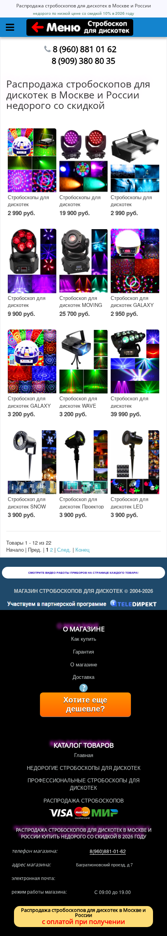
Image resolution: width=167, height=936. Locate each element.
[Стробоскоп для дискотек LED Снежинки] (135, 463)
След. (64, 549)
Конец (82, 549)
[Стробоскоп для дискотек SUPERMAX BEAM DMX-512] (32, 261)
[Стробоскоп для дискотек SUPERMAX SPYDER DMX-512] (135, 362)
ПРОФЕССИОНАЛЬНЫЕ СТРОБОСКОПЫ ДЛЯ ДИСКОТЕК (83, 783)
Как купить (83, 638)
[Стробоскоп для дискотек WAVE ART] (83, 362)
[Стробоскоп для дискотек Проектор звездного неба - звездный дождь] (83, 463)
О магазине (83, 664)
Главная (83, 755)
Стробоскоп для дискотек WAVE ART (78, 405)
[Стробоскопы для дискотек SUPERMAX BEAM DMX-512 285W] (83, 161)
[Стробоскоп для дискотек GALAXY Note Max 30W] (32, 362)
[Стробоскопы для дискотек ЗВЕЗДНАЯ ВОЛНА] (32, 161)
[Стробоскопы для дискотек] (135, 161)
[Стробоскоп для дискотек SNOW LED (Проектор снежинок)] (32, 463)
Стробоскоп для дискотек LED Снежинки (129, 506)
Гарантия (83, 651)
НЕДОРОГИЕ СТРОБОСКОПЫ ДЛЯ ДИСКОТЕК (84, 767)
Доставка (83, 676)
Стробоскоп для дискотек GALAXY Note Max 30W (29, 405)
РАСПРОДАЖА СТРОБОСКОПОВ (83, 800)
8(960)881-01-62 (108, 851)
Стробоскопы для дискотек (131, 200)
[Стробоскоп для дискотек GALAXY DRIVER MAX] (135, 261)
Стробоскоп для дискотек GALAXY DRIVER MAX (132, 305)
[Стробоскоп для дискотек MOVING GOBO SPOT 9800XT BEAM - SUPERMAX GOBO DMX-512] (83, 261)
